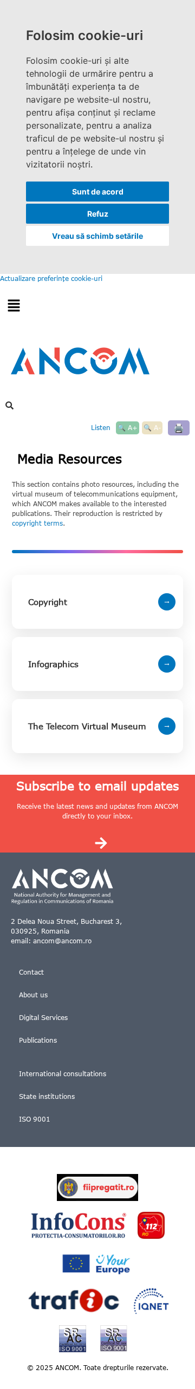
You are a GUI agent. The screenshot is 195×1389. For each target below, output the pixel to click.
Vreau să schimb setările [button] (97, 235)
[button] (13, 306)
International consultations (62, 1074)
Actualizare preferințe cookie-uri (51, 278)
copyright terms (37, 523)
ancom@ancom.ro (62, 941)
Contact (31, 972)
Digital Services (43, 1018)
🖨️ (178, 427)
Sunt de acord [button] (97, 191)
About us (33, 995)
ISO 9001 (34, 1119)
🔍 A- (152, 428)
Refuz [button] (97, 213)
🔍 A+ (128, 428)
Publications (38, 1040)
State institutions (47, 1096)
